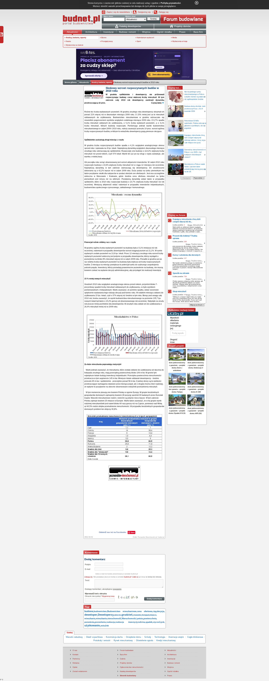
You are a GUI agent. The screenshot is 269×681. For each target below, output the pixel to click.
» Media (174, 37)
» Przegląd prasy (106, 41)
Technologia (159, 637)
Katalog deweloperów (128, 671)
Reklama (76, 663)
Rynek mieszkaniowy (123, 640)
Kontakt (75, 654)
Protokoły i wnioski (101, 640)
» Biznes (103, 37)
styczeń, (156, 622)
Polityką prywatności (171, 3)
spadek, (149, 622)
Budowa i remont (173, 663)
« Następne (186, 178)
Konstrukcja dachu (114, 637)
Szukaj (70, 632)
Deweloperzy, (106, 614)
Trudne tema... (197, 244)
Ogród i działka (173, 671)
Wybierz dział (130, 16)
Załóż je (135, 577)
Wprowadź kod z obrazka (96, 594)
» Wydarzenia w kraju (179, 41)
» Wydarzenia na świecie (73, 45)
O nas (75, 650)
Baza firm (123, 654)
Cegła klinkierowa (195, 637)
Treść (87, 580)
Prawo (169, 675)
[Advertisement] (124, 545)
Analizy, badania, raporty (102, 82)
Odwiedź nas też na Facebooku (112, 532)
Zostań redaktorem (80, 671)
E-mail (87, 569)
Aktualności (84, 82)
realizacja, (110, 622)
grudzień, (127, 614)
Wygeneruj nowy (108, 596)
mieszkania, (90, 618)
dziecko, (118, 615)
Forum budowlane (126, 650)
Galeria (122, 659)
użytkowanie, (92, 625)
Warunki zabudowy (74, 637)
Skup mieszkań (179, 291)
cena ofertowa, (145, 611)
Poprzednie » (199, 178)
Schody (147, 637)
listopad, (145, 615)
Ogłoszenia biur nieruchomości (131, 667)
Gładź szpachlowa (94, 637)
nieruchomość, (114, 618)
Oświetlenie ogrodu (144, 640)
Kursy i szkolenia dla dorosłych (186, 255)
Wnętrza (170, 667)
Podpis (88, 564)
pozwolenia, (89, 622)
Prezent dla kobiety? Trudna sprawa (185, 237)
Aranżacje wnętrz (176, 637)
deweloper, (91, 614)
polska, (140, 618)
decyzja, (161, 611)
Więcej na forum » (197, 305)
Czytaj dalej (156, 103)
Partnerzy (76, 659)
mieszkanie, (101, 618)
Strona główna (71, 82)
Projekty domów (126, 663)
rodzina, (142, 622)
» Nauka (67, 41)
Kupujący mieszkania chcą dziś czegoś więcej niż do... (187, 220)
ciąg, (155, 611)
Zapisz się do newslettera (118, 12)
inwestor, (137, 615)
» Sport (138, 41)
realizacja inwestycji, (126, 622)
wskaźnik (105, 626)
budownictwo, (100, 611)
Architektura (171, 654)
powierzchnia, (150, 618)
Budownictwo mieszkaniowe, (122, 611)
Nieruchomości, (129, 618)
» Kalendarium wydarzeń (144, 37)
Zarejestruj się (144, 12)
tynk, (162, 622)
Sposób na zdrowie (181, 273)
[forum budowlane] (183, 19)
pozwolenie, (100, 622)
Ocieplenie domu (133, 637)
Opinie (75, 667)
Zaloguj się (163, 12)
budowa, (89, 611)
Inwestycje (171, 659)
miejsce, (153, 615)
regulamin (117, 589)
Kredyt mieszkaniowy (166, 640)
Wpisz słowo (108, 16)
